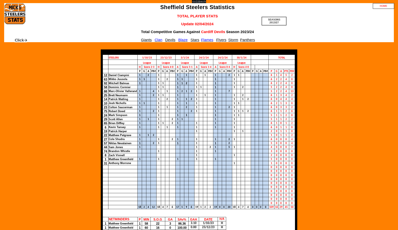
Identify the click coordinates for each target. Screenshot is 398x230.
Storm (233, 40)
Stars (195, 40)
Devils (170, 40)
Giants (146, 40)
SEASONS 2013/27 (274, 21)
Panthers (247, 40)
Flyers (221, 40)
